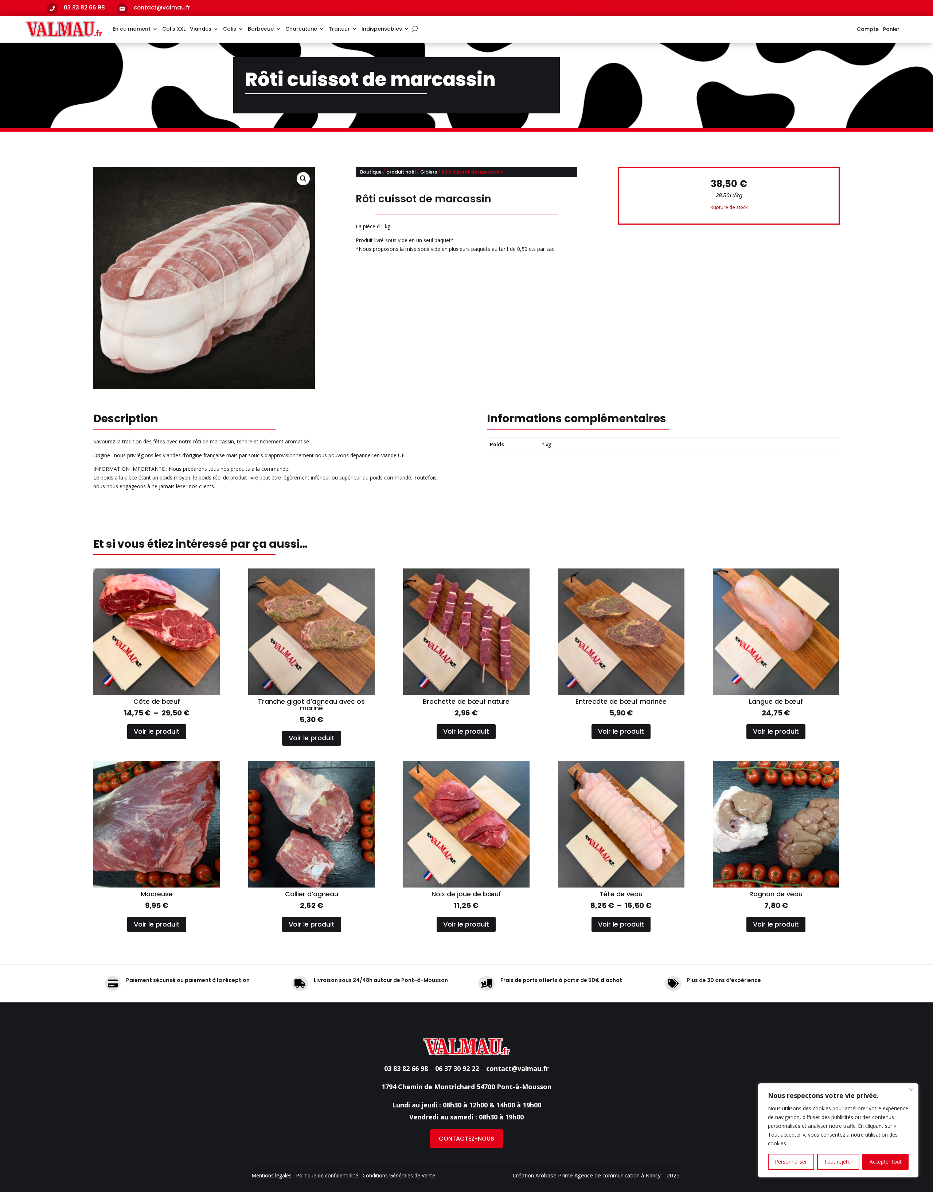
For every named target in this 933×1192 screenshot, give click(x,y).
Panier (891, 30)
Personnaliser (791, 1161)
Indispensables (382, 28)
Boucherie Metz (496, 1154)
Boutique (371, 171)
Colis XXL (174, 28)
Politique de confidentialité (327, 1176)
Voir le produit (157, 731)
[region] (838, 1130)
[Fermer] (910, 1089)
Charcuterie (301, 28)
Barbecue (261, 28)
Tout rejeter (838, 1161)
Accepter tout (886, 1161)
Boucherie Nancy (438, 1154)
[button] (303, 178)
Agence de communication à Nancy (617, 1175)
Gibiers (428, 171)
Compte (868, 30)
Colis (229, 28)
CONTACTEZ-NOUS (466, 1138)
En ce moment (132, 28)
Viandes (200, 28)
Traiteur (339, 28)
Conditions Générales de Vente (399, 1176)
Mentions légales (271, 1176)
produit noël (400, 171)
